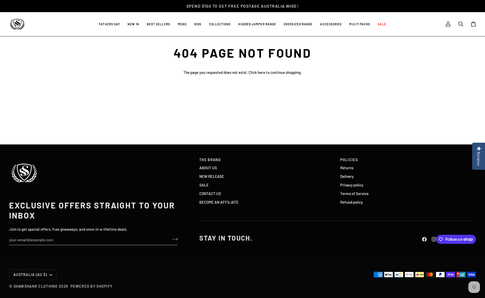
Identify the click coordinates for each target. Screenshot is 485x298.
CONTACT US (210, 193)
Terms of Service (354, 193)
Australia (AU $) (30, 274)
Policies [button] (349, 160)
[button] (158, 24)
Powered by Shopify (91, 286)
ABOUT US (208, 167)
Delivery (347, 176)
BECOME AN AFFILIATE (218, 202)
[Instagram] (434, 239)
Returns (346, 167)
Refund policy (351, 202)
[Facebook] (424, 239)
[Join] (173, 239)
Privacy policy (351, 185)
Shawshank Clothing (36, 286)
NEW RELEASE (211, 176)
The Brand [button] (210, 160)
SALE (204, 185)
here (261, 72)
